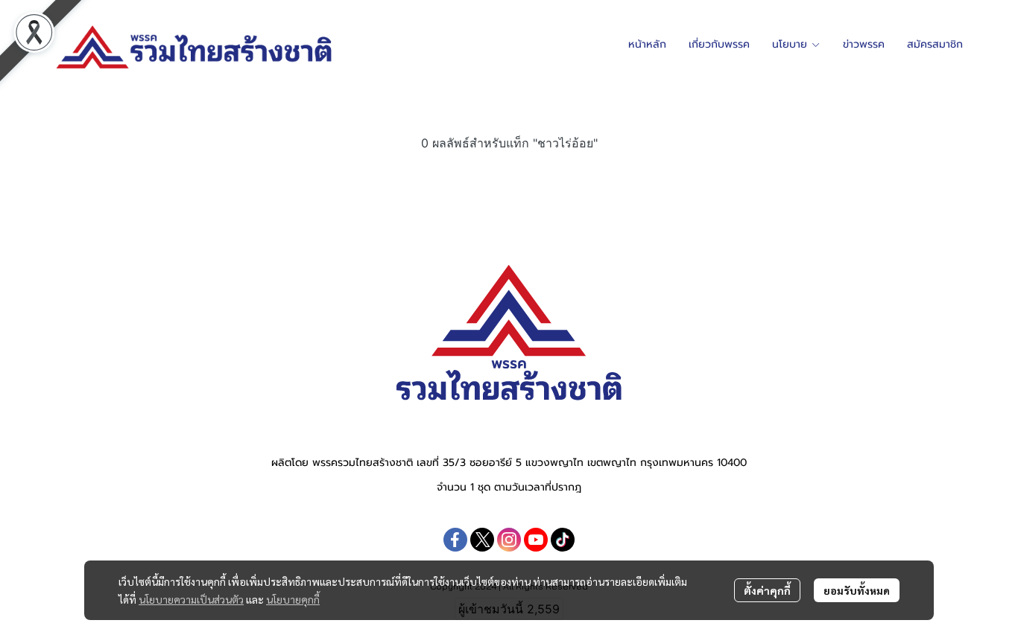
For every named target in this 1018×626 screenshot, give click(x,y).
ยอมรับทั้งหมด (856, 590)
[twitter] (482, 540)
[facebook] (455, 540)
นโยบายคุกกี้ (293, 599)
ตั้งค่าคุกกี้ (767, 590)
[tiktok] (563, 540)
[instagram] (509, 540)
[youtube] (536, 540)
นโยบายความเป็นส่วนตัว (191, 599)
